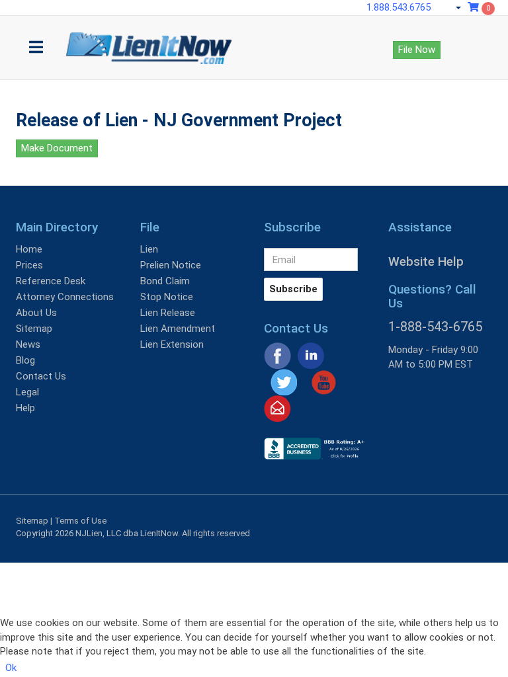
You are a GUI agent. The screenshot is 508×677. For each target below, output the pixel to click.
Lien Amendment (177, 329)
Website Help (426, 261)
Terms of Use (80, 521)
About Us (36, 313)
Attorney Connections (65, 297)
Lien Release (167, 313)
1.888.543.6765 (398, 7)
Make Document (57, 148)
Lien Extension (172, 344)
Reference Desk (50, 281)
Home (29, 249)
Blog (25, 360)
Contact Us (41, 376)
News (28, 344)
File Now (416, 50)
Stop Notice (166, 297)
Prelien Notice (170, 265)
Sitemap (34, 329)
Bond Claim (165, 281)
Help (25, 408)
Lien (149, 249)
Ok (11, 668)
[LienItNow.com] (149, 32)
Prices (29, 265)
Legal (27, 392)
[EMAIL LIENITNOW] (277, 408)
